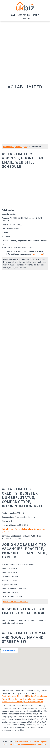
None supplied (21, 146)
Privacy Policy (8, 744)
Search (36, 15)
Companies (24, 15)
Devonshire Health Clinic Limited (22, 699)
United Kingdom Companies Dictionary (30, 744)
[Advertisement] (18, 54)
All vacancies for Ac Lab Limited (15, 601)
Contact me (38, 254)
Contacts (25, 18)
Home (12, 15)
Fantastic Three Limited (33, 701)
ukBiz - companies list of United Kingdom (30, 742)
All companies (8, 146)
